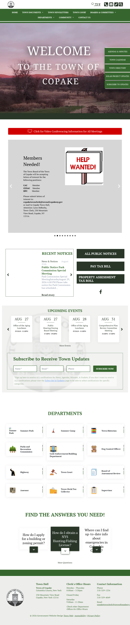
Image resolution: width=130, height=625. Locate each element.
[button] (34, 597)
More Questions (65, 610)
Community (65, 17)
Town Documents (31, 12)
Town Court (79, 12)
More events (65, 393)
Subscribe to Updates (55, 428)
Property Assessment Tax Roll (97, 326)
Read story (48, 342)
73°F (97, 4)
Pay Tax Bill (100, 314)
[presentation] (8, 322)
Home (15, 12)
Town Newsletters (58, 12)
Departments (45, 17)
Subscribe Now (105, 416)
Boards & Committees (101, 12)
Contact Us (84, 17)
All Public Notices (100, 301)
